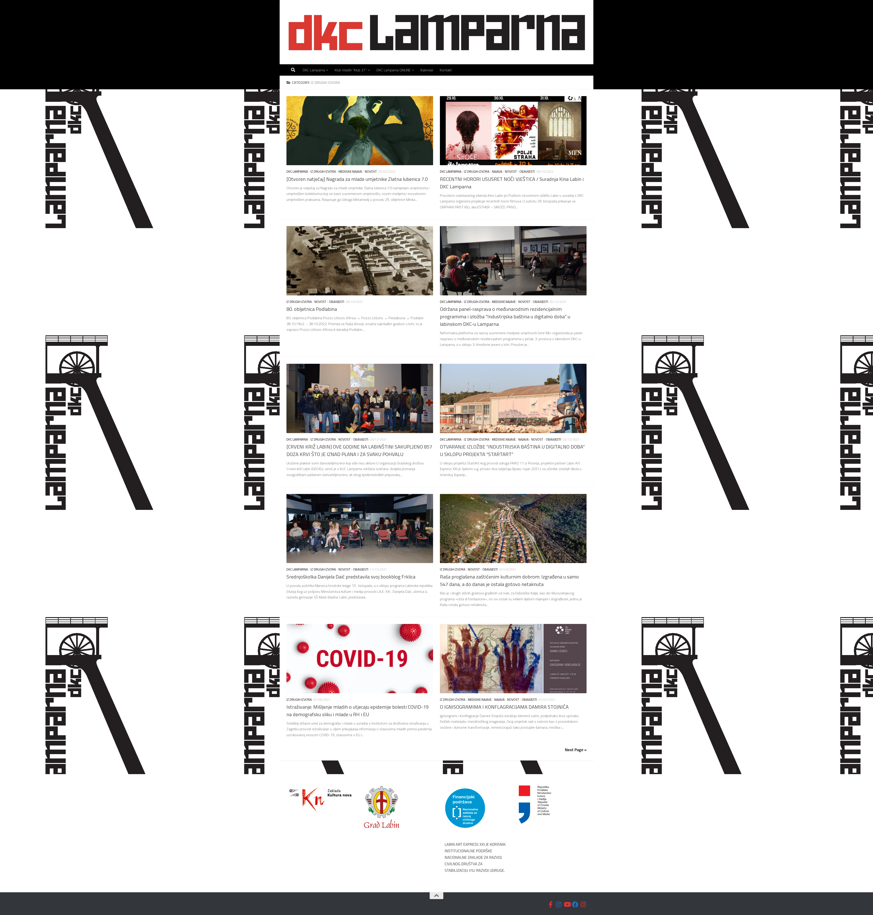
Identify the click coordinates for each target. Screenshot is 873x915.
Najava (497, 171)
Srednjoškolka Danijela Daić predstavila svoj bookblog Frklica (350, 577)
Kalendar (426, 70)
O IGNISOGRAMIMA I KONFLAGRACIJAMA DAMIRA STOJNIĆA (504, 707)
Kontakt (446, 70)
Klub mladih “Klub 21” (351, 70)
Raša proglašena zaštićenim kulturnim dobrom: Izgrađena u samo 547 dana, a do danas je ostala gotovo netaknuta (509, 580)
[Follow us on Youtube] (567, 904)
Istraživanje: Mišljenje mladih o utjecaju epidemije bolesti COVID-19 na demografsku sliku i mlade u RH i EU (357, 710)
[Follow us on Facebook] (550, 904)
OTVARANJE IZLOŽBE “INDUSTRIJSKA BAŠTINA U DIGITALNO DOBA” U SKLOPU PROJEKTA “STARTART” (512, 450)
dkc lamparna (297, 171)
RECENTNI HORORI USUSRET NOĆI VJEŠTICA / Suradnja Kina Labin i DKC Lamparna (512, 182)
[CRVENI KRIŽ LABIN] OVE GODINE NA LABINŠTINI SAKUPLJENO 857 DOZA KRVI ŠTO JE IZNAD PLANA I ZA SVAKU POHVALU (359, 450)
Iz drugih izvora (323, 171)
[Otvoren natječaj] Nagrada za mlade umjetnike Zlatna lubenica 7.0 (357, 179)
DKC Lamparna (314, 70)
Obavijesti (527, 171)
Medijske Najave (350, 171)
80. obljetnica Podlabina (311, 309)
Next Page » (576, 750)
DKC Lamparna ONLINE (393, 70)
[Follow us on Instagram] (559, 904)
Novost (371, 171)
